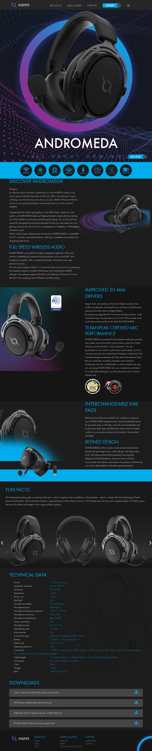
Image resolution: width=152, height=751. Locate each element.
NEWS (62, 744)
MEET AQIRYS (74, 6)
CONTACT (89, 744)
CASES (37, 741)
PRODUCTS (56, 6)
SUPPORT (92, 6)
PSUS (37, 747)
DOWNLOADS (91, 741)
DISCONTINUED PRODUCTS (71, 747)
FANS (37, 744)
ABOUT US (64, 741)
